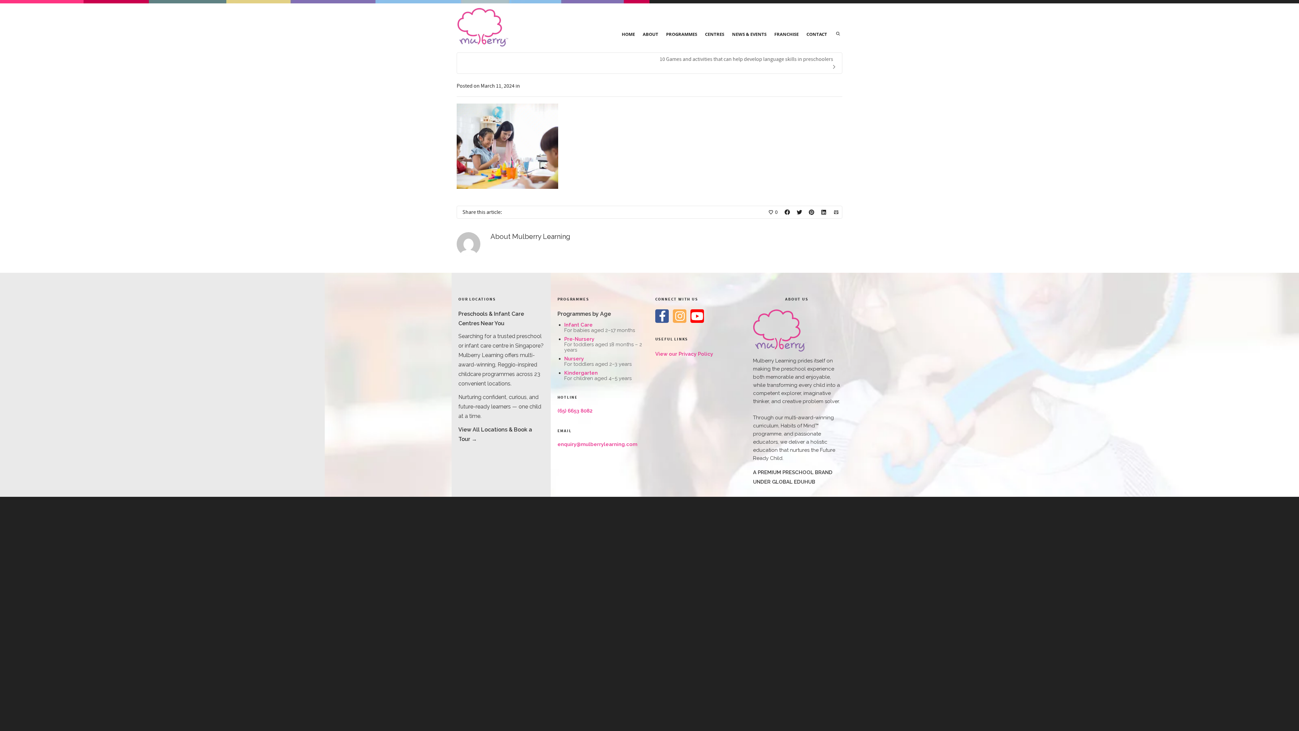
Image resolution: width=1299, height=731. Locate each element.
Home (628, 34)
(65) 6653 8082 (575, 411)
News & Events (749, 34)
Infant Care (578, 325)
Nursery (574, 359)
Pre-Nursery (579, 339)
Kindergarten (581, 373)
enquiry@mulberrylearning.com (597, 444)
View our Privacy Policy (684, 354)
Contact (816, 34)
